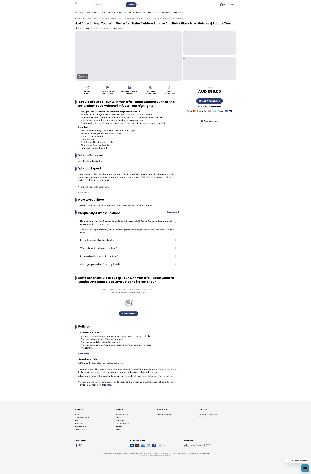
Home (77, 18)
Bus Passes (176, 12)
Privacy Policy (79, 423)
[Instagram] (80, 445)
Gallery (84, 76)
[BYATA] (186, 445)
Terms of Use (79, 429)
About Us (78, 414)
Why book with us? (122, 414)
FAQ (117, 417)
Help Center (120, 420)
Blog (76, 420)
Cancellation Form (122, 423)
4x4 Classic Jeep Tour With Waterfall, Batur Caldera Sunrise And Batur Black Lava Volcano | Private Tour (144, 18)
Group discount (211, 121)
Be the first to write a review (113, 28)
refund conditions (165, 376)
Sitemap (119, 429)
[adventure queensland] (196, 445)
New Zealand (92, 12)
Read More (83, 192)
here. (109, 384)
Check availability (209, 100)
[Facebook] (76, 445)
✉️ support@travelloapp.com (208, 414)
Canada (120, 12)
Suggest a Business (164, 414)
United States (107, 12)
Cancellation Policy (81, 426)
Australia (79, 12)
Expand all (173, 212)
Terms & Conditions (82, 417)
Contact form (202, 417)
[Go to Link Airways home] (82, 4)
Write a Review (128, 313)
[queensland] (208, 445)
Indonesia (87, 18)
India (130, 12)
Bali (95, 18)
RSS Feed (119, 426)
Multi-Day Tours (163, 12)
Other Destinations (144, 12)
